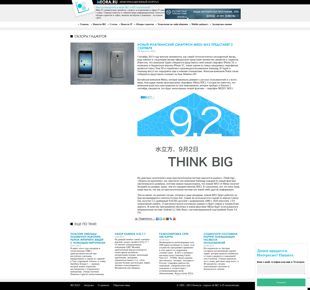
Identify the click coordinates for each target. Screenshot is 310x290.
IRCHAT (75, 285)
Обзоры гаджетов (145, 24)
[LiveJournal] (171, 219)
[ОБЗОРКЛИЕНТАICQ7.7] (132, 233)
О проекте (103, 285)
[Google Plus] (174, 219)
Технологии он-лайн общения (173, 24)
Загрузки (89, 285)
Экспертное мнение (222, 24)
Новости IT (126, 24)
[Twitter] (160, 219)
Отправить (281, 282)
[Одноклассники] (164, 219)
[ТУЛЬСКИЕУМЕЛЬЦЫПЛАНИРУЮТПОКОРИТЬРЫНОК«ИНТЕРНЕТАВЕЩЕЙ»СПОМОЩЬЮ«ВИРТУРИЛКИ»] (88, 238)
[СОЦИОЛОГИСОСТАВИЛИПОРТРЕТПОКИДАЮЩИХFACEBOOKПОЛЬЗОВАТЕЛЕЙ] (221, 238)
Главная (84, 24)
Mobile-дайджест (199, 24)
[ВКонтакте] (157, 219)
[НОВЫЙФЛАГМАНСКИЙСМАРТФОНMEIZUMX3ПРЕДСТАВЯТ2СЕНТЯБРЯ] (155, 46)
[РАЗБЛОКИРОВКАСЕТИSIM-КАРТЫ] (177, 235)
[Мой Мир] (167, 219)
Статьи (113, 24)
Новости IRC (99, 24)
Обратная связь (121, 285)
